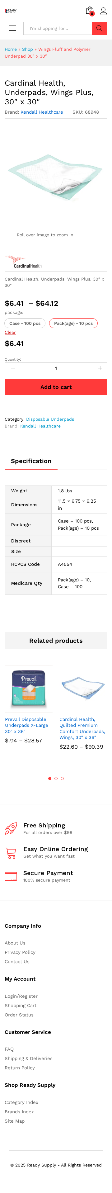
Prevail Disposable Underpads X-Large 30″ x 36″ (26, 725)
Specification (31, 461)
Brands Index (19, 1112)
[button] (25, 323)
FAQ (9, 1049)
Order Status (19, 1015)
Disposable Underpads (50, 419)
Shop (27, 49)
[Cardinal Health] (23, 261)
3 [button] (62, 778)
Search (99, 28)
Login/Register (21, 996)
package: (14, 312)
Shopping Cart (20, 1005)
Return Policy (20, 1068)
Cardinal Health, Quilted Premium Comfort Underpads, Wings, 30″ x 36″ (82, 729)
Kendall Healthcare (42, 112)
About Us (15, 943)
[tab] (31, 464)
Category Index (21, 1102)
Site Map (15, 1121)
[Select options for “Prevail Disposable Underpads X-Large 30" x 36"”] (21, 709)
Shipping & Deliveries (29, 1058)
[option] (29, 713)
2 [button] (56, 778)
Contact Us (17, 961)
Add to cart (56, 387)
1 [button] (49, 778)
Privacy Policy (20, 952)
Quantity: (13, 359)
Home (11, 49)
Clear (10, 332)
